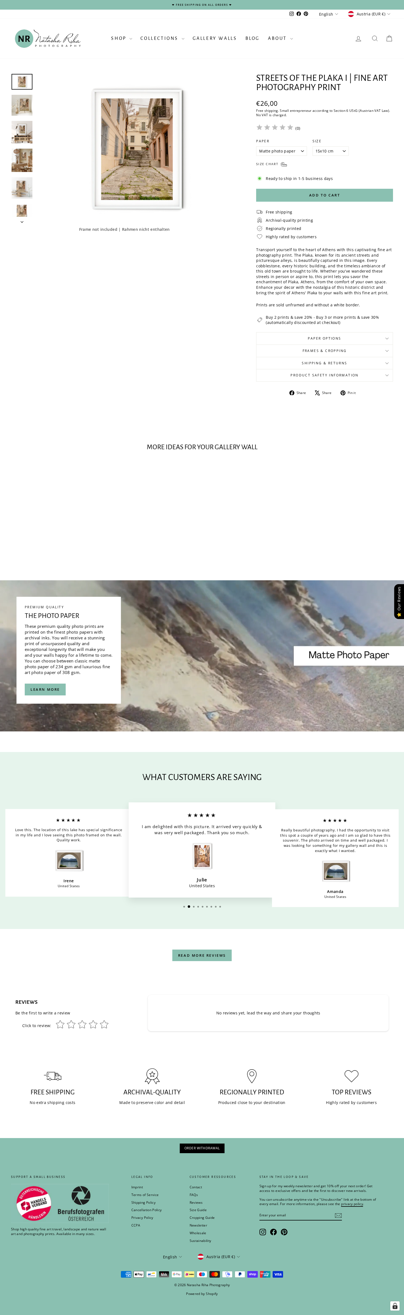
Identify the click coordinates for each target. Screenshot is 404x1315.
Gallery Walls (215, 38)
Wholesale (198, 1233)
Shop (119, 38)
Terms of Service (145, 1194)
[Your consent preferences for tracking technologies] (395, 1306)
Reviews (196, 1202)
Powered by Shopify (202, 1293)
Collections (160, 38)
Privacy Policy (142, 1217)
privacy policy (352, 1204)
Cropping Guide (202, 1217)
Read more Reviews (202, 955)
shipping (271, 110)
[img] (275, 128)
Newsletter (198, 1225)
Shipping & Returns (324, 363)
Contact (196, 1187)
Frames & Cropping (325, 350)
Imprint (137, 1187)
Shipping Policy (143, 1202)
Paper (262, 141)
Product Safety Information (324, 375)
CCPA (135, 1225)
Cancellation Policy (146, 1210)
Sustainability (200, 1240)
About (278, 38)
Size (317, 141)
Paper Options (324, 338)
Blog (252, 38)
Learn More (45, 689)
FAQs (194, 1194)
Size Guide (198, 1210)
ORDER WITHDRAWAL (202, 1148)
